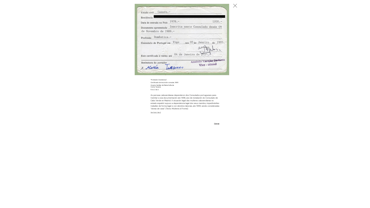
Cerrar (216, 123)
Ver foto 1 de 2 (156, 112)
